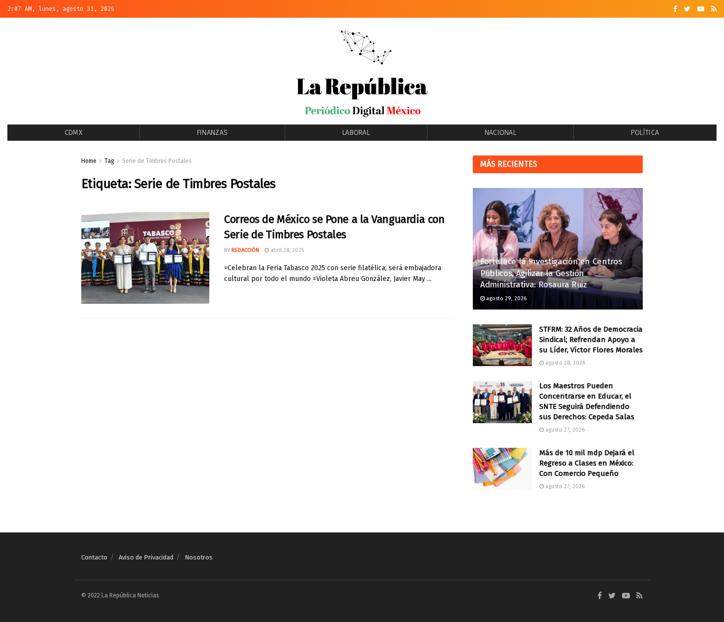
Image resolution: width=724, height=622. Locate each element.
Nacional (500, 132)
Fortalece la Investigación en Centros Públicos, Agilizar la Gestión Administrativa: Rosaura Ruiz (551, 273)
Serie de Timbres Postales (157, 160)
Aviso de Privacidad (146, 557)
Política (645, 132)
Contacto (94, 557)
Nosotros (199, 557)
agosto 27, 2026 (564, 430)
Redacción (245, 250)
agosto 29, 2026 (506, 298)
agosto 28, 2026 (564, 363)
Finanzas (212, 132)
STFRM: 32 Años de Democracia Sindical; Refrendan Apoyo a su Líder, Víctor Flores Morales (591, 339)
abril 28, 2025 (286, 250)
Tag (109, 160)
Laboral (356, 132)
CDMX (73, 132)
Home (89, 160)
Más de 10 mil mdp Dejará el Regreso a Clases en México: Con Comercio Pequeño (586, 463)
